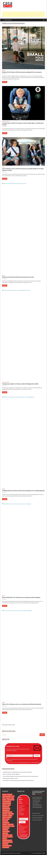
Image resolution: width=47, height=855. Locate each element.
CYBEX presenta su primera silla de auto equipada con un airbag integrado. (23, 490)
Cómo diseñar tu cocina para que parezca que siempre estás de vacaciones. (18, 780)
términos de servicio (35, 762)
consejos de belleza (10, 799)
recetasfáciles (5, 829)
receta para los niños (6, 826)
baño (13, 796)
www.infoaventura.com (37, 797)
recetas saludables (6, 831)
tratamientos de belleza (7, 845)
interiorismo (5, 815)
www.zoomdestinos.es (37, 807)
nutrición (7, 819)
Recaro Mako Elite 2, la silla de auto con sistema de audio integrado (21, 597)
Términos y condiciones (37, 819)
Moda (4, 819)
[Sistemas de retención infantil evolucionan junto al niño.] (23, 228)
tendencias (5, 838)
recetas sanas (5, 833)
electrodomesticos (6, 810)
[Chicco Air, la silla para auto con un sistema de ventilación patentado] (23, 655)
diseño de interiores (6, 808)
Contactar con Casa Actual (38, 815)
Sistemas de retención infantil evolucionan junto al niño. (18, 277)
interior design (10, 813)
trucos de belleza (6, 847)
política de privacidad (23, 762)
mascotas (4, 817)
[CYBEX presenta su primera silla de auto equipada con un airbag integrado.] (23, 442)
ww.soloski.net (36, 803)
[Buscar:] (23, 734)
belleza (4, 797)
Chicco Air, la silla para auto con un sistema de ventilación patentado (21, 704)
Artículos (4, 121)
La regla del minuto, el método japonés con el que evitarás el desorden (17, 772)
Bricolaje (8, 797)
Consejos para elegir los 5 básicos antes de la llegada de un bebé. (20, 384)
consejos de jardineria (6, 801)
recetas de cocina (6, 827)
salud (11, 834)
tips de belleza (5, 843)
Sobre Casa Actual (36, 813)
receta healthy (10, 824)
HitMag (43, 853)
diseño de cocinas (6, 806)
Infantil (3, 70)
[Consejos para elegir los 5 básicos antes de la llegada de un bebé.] (23, 335)
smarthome (5, 836)
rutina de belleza (6, 834)
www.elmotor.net (36, 800)
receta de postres (6, 822)
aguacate (4, 794)
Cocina (12, 797)
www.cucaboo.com (37, 801)
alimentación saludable (7, 796)
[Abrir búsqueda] (44, 20)
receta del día (5, 820)
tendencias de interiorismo (7, 842)
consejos (4, 799)
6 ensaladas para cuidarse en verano (10, 778)
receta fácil (5, 824)
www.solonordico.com (37, 805)
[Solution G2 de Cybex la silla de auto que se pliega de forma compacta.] (23, 48)
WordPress (39, 853)
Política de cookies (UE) (37, 817)
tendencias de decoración (7, 840)
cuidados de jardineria (7, 803)
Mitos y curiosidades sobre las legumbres (11, 774)
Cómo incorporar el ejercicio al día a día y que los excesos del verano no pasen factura (20, 776)
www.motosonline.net (37, 798)
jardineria (10, 815)
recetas (12, 826)
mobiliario (9, 817)
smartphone (10, 836)
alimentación (9, 794)
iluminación (5, 813)
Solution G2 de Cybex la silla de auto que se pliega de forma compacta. (22, 72)
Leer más (4, 81)
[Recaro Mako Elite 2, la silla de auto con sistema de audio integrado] (23, 548)
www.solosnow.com (37, 804)
